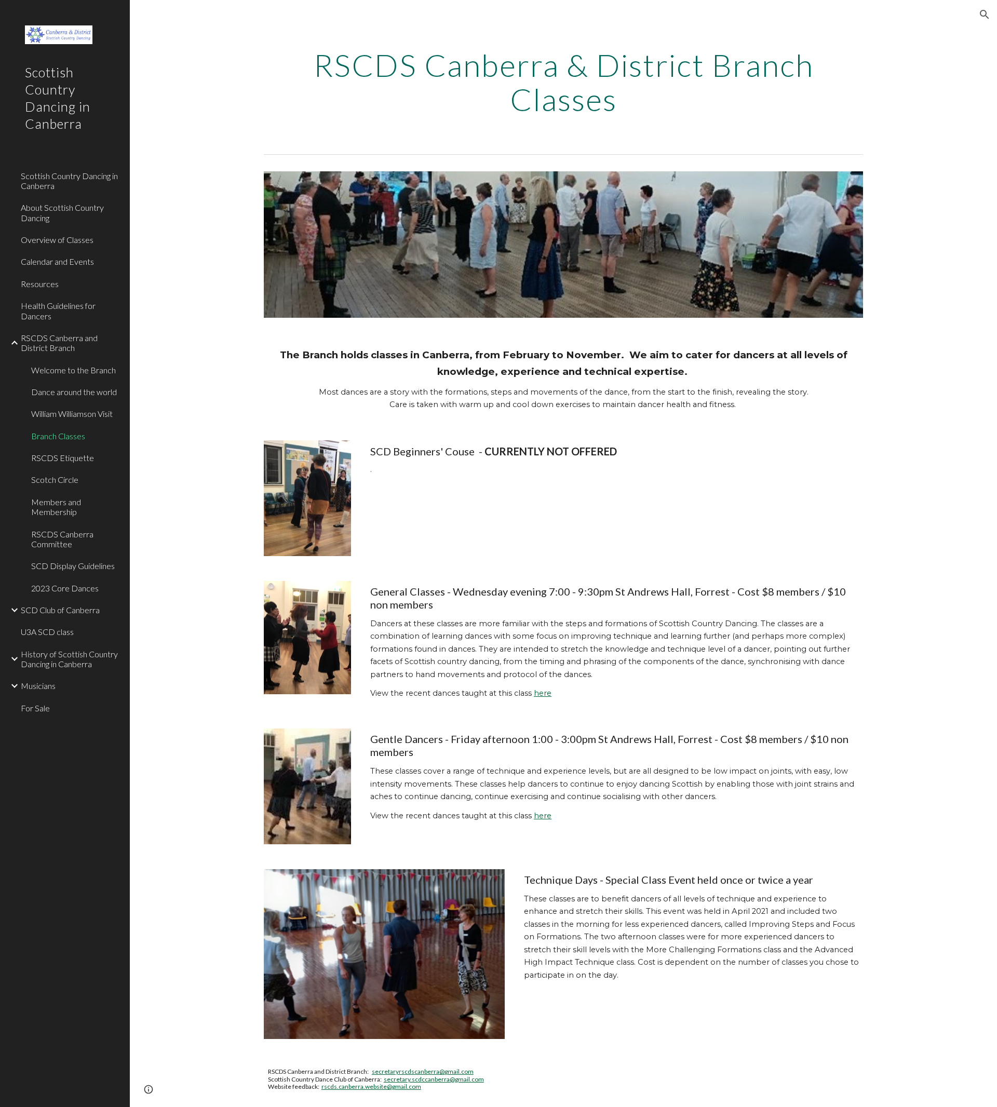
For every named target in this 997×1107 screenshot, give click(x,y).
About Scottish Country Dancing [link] (62, 212)
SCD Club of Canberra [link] (60, 610)
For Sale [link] (35, 708)
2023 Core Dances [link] (65, 588)
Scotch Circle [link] (54, 479)
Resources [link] (40, 284)
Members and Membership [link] (56, 507)
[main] (563, 82)
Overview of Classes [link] (57, 240)
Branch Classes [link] (58, 436)
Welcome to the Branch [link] (73, 370)
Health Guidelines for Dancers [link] (58, 310)
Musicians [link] (38, 686)
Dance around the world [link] (74, 392)
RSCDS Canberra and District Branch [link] (59, 343)
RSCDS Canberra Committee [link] (62, 539)
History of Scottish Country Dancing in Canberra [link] (69, 659)
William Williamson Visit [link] (72, 414)
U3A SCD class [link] (47, 632)
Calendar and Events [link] (57, 261)
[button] (984, 14)
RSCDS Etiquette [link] (62, 458)
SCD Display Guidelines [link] (73, 566)
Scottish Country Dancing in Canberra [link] (69, 181)
